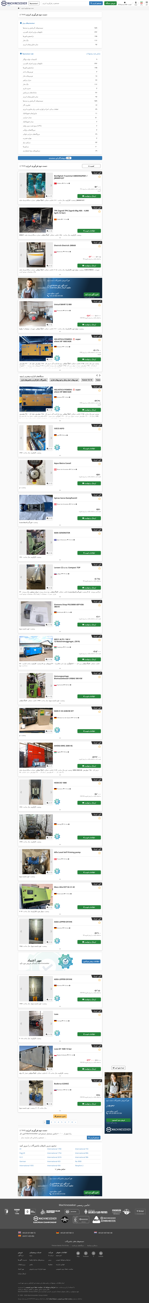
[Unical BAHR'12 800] (36, 313)
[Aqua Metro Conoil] (36, 472)
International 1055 (27, 1165)
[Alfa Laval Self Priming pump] (36, 861)
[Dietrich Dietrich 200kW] (36, 254)
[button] (147, 3)
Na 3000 (78, 1161)
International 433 (53, 1161)
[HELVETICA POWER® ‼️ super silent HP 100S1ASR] (36, 348)
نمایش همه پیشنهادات (93, 54)
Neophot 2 (79, 1165)
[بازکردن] (60, 202)
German (23, 1161)
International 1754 (54, 1153)
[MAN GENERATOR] (36, 542)
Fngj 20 (22, 1153)
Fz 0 (21, 1157)
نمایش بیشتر (60, 1169)
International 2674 (54, 1157)
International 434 (53, 1165)
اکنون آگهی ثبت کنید (91, 294)
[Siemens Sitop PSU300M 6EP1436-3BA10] (36, 613)
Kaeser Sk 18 (87, 380)
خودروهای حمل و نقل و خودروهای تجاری (64, 380)
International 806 (81, 1153)
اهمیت (91, 166)
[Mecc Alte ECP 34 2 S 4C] (36, 896)
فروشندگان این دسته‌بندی (59, 158)
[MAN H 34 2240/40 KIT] (36, 720)
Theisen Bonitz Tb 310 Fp (60, 1245)
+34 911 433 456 (28, 1236)
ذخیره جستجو (60, 1116)
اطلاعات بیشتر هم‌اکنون (91, 961)
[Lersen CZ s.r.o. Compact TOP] (36, 577)
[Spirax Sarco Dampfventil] (36, 507)
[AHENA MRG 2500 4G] (36, 755)
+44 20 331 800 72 (28, 1233)
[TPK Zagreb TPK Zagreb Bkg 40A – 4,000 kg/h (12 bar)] (36, 220)
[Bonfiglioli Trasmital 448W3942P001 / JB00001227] (36, 185)
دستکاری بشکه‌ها (92, 1245)
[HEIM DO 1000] (36, 792)
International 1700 (54, 1149)
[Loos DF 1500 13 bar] (36, 1058)
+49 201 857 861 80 (105, 1233)
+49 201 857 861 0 (66, 1233)
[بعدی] (51, 185)
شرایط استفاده (52, 1299)
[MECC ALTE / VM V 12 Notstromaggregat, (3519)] (36, 648)
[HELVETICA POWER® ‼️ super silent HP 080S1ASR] (36, 399)
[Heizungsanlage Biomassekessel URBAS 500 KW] (36, 685)
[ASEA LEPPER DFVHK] (36, 931)
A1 (20, 1149)
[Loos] (36, 1023)
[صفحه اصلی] (18, 8)
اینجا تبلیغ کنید (119, 1068)
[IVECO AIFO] (36, 437)
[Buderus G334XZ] (36, 1093)
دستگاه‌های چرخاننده (78, 1245)
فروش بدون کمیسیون (118, 1120)
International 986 (81, 1157)
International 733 (81, 1149)
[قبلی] (21, 185)
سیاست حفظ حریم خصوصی (65, 1299)
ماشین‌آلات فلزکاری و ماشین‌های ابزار (34, 380)
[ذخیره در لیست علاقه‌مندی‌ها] (99, 176)
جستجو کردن (96, 3)
